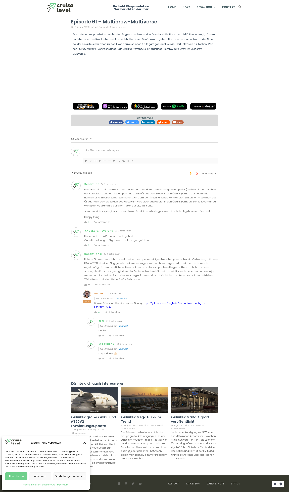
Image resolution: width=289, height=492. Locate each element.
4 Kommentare (178, 428)
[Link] (123, 161)
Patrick (91, 429)
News (186, 7)
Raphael (123, 326)
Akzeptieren (16, 476)
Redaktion (204, 7)
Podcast (103, 27)
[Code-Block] (119, 161)
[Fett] (86, 161)
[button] (84, 442)
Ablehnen (40, 476)
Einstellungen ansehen (69, 476)
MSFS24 (100, 430)
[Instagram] (126, 483)
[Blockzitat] (114, 161)
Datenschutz (48, 484)
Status (235, 483)
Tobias (141, 425)
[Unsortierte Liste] (109, 161)
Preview (158, 425)
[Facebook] (119, 483)
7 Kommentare (128, 428)
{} (128, 161)
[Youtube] (140, 483)
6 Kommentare (118, 27)
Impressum (62, 484)
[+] (132, 161)
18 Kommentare (78, 433)
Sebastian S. (121, 298)
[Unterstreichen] (95, 161)
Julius (94, 27)
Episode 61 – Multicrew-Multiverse (114, 21)
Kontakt (228, 7)
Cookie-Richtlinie (31, 484)
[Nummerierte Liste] (105, 161)
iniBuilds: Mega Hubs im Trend (141, 419)
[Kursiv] (90, 161)
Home (172, 7)
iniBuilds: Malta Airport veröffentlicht (190, 419)
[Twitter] (133, 483)
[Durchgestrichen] (100, 161)
